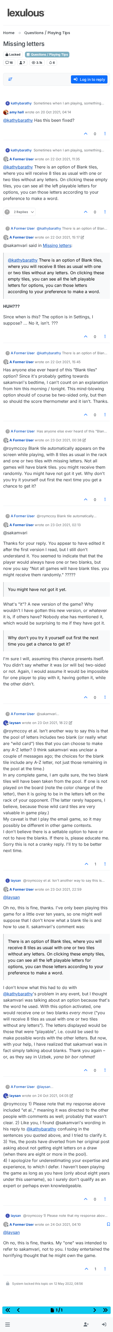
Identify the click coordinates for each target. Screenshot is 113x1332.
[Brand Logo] (26, 12)
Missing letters (57, 245)
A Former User (21, 159)
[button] (7, 1324)
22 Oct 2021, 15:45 (65, 362)
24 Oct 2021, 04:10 (65, 1224)
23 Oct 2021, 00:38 (65, 440)
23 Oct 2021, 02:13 (65, 525)
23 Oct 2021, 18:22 (53, 723)
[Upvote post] (85, 134)
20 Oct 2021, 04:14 (56, 112)
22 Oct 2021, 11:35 (65, 159)
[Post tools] (105, 134)
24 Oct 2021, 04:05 (53, 1095)
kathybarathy (21, 103)
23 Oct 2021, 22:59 (65, 889)
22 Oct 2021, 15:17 (65, 237)
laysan (15, 723)
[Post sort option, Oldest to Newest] (10, 79)
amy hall (16, 112)
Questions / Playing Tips (49, 54)
